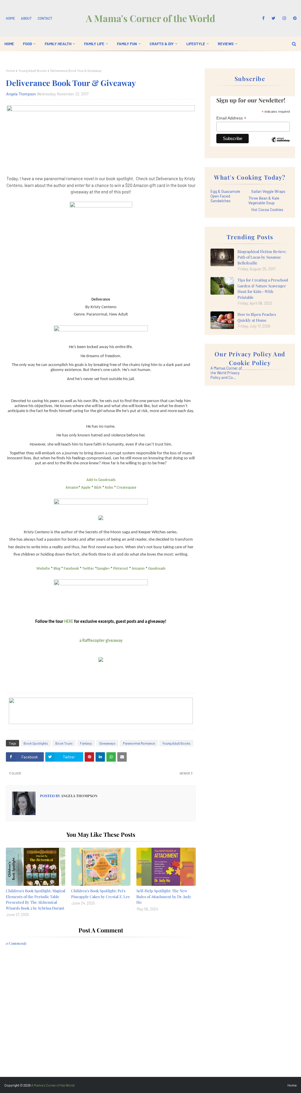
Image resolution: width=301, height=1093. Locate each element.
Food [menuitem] (27, 43)
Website (43, 569)
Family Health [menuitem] (58, 43)
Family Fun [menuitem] (127, 43)
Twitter (88, 569)
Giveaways (107, 743)
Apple (86, 488)
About (26, 18)
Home (10, 18)
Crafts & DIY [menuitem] (162, 43)
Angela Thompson (21, 94)
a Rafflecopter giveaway (101, 641)
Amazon (72, 488)
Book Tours (64, 743)
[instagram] (284, 18)
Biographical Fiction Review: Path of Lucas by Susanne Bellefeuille (262, 257)
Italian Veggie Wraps (268, 191)
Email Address (231, 118)
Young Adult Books (33, 70)
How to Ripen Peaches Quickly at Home (257, 317)
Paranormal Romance (139, 743)
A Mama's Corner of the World (150, 18)
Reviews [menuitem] (226, 43)
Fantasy (86, 743)
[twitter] (273, 18)
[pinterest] (294, 18)
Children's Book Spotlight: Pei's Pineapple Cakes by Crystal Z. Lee (100, 893)
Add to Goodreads (101, 480)
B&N (97, 488)
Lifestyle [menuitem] (195, 43)
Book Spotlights (36, 743)
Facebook (71, 569)
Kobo (109, 488)
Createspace (126, 488)
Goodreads (156, 569)
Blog (56, 569)
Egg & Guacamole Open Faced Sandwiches (225, 196)
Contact (45, 18)
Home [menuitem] (9, 43)
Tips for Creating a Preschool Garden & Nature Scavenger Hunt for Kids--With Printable (263, 288)
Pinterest (120, 569)
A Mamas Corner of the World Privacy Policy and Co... (226, 373)
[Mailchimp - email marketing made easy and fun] (280, 144)
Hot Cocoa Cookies (267, 209)
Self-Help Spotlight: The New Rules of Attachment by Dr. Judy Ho (163, 896)
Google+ (103, 569)
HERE (68, 622)
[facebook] (263, 18)
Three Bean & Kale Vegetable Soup (263, 200)
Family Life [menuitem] (94, 43)
